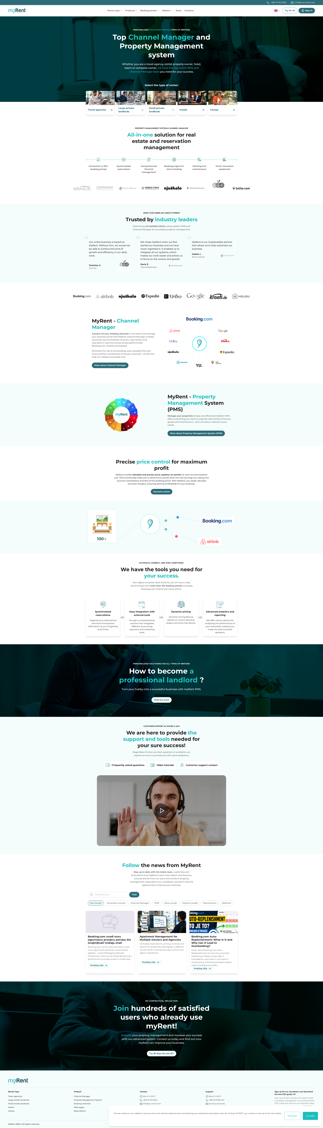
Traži (134, 894)
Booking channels (82, 1104)
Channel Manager (82, 1096)
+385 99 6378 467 (216, 1100)
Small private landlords (18, 1104)
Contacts (189, 10)
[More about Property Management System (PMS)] (124, 414)
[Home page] (17, 11)
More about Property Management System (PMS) (196, 433)
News (178, 10)
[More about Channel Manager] (199, 343)
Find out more (161, 700)
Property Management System (88, 1100)
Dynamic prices (161, 491)
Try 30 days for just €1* (161, 1053)
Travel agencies (15, 1096)
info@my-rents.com (305, 2)
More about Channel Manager (110, 365)
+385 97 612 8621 (279, 2)
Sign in (308, 10)
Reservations (80, 1111)
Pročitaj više (96, 965)
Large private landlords (18, 1100)
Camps (11, 1111)
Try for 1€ (290, 10)
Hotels (11, 1107)
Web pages (79, 1107)
